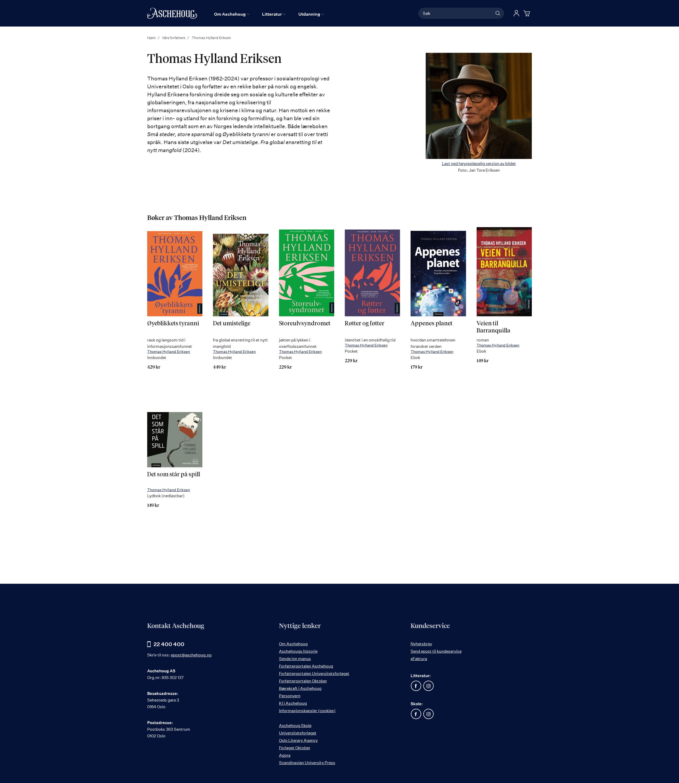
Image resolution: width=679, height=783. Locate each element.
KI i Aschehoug (293, 703)
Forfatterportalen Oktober (303, 680)
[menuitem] (232, 14)
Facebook (416, 686)
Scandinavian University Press (307, 762)
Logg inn (516, 13)
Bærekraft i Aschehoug (300, 688)
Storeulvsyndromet (304, 324)
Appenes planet (431, 324)
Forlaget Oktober (294, 747)
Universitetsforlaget (297, 733)
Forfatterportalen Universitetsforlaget (314, 673)
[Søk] (498, 13)
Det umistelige (231, 324)
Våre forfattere (174, 38)
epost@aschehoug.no (191, 654)
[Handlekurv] (527, 13)
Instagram (428, 686)
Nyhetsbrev (421, 643)
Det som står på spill (173, 475)
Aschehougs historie (298, 651)
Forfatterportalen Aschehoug (306, 666)
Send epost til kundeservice (436, 651)
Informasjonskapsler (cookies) (307, 710)
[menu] (269, 14)
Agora (284, 755)
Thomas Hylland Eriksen (168, 351)
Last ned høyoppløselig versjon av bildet (479, 163)
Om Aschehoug (293, 643)
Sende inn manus (295, 658)
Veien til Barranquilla (493, 327)
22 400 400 (169, 644)
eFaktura (419, 658)
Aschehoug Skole (295, 725)
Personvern (290, 695)
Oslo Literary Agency (298, 740)
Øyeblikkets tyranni (173, 324)
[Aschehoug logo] (172, 13)
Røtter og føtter (364, 324)
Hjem (151, 38)
